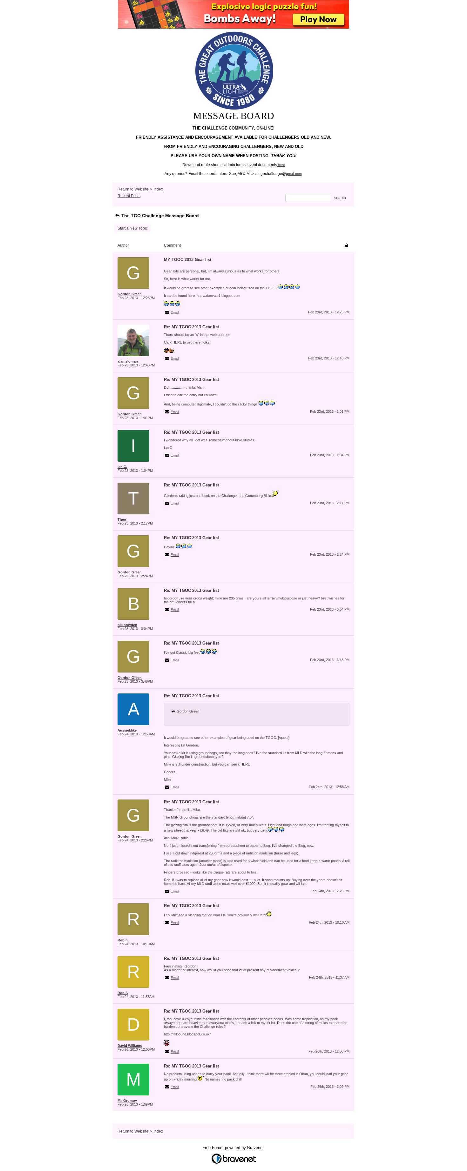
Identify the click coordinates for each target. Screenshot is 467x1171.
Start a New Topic (133, 228)
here (281, 165)
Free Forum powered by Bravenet (233, 1147)
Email (175, 312)
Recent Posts (129, 196)
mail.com (295, 174)
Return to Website (133, 189)
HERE (177, 342)
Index (158, 189)
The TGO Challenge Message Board (159, 215)
